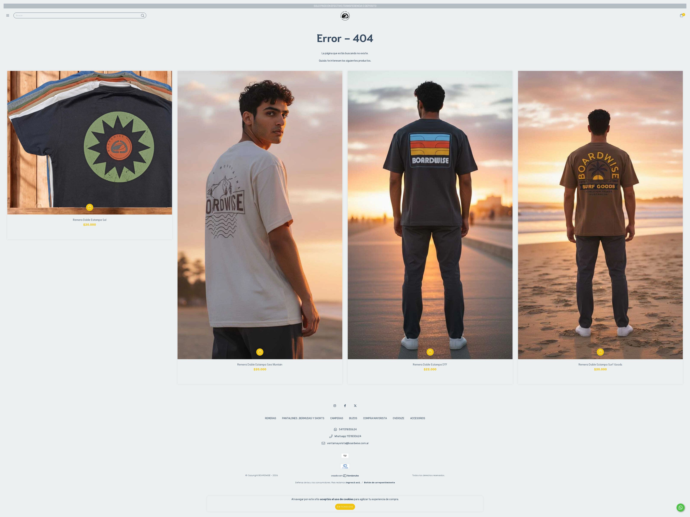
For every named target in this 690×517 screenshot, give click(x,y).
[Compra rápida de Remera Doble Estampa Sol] (89, 207)
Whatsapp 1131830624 (347, 436)
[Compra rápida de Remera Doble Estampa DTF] (430, 352)
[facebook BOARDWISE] (345, 406)
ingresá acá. (353, 482)
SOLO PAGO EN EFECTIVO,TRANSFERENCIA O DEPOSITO (345, 6)
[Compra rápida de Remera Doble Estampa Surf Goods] (600, 352)
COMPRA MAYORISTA (375, 418)
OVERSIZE (398, 418)
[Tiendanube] (345, 476)
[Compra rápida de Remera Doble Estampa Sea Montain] (259, 352)
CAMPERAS (336, 418)
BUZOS (353, 418)
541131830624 (348, 429)
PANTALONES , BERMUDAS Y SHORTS (303, 418)
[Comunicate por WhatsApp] (681, 508)
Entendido (345, 507)
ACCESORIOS (417, 418)
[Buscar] (142, 16)
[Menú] (8, 15)
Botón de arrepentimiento (379, 482)
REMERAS (270, 418)
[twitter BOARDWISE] (355, 406)
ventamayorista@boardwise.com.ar (348, 443)
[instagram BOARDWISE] (335, 406)
